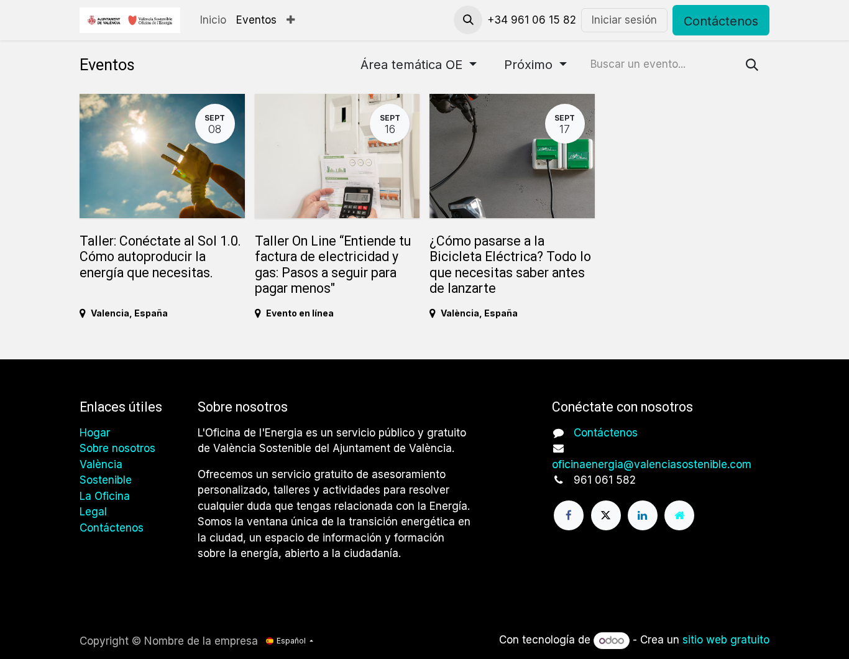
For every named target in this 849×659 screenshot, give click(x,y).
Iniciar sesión (624, 20)
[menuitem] (213, 20)
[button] (468, 20)
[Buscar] (752, 64)
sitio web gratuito (725, 640)
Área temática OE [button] (413, 64)
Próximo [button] (530, 64)
